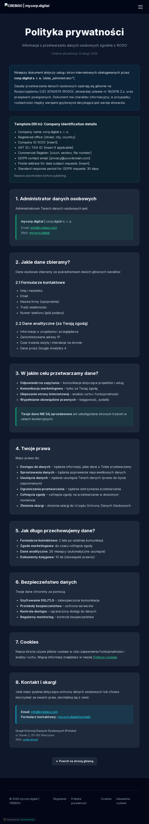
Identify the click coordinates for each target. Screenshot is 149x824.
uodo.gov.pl (30, 739)
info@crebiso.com (43, 228)
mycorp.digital (39, 233)
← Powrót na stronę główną (74, 761)
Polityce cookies (105, 657)
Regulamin (60, 798)
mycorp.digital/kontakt (74, 717)
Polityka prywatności (79, 801)
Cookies (106, 798)
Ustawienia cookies (123, 801)
